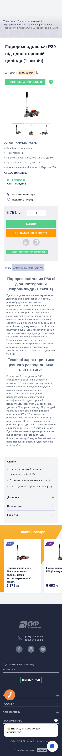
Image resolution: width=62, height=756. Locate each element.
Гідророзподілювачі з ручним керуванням (26, 24)
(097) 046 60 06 (34, 636)
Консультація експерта (31, 233)
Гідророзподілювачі (29, 21)
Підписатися (31, 679)
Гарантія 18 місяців (23, 194)
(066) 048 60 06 (34, 640)
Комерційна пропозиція (25, 82)
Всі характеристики (15, 173)
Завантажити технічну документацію (30, 252)
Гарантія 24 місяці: (23, 199)
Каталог (11, 21)
